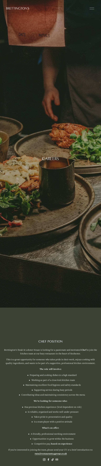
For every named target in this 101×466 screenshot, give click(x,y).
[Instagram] (44, 459)
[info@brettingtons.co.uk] (56, 459)
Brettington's (17, 8)
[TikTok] (52, 459)
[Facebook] (48, 459)
